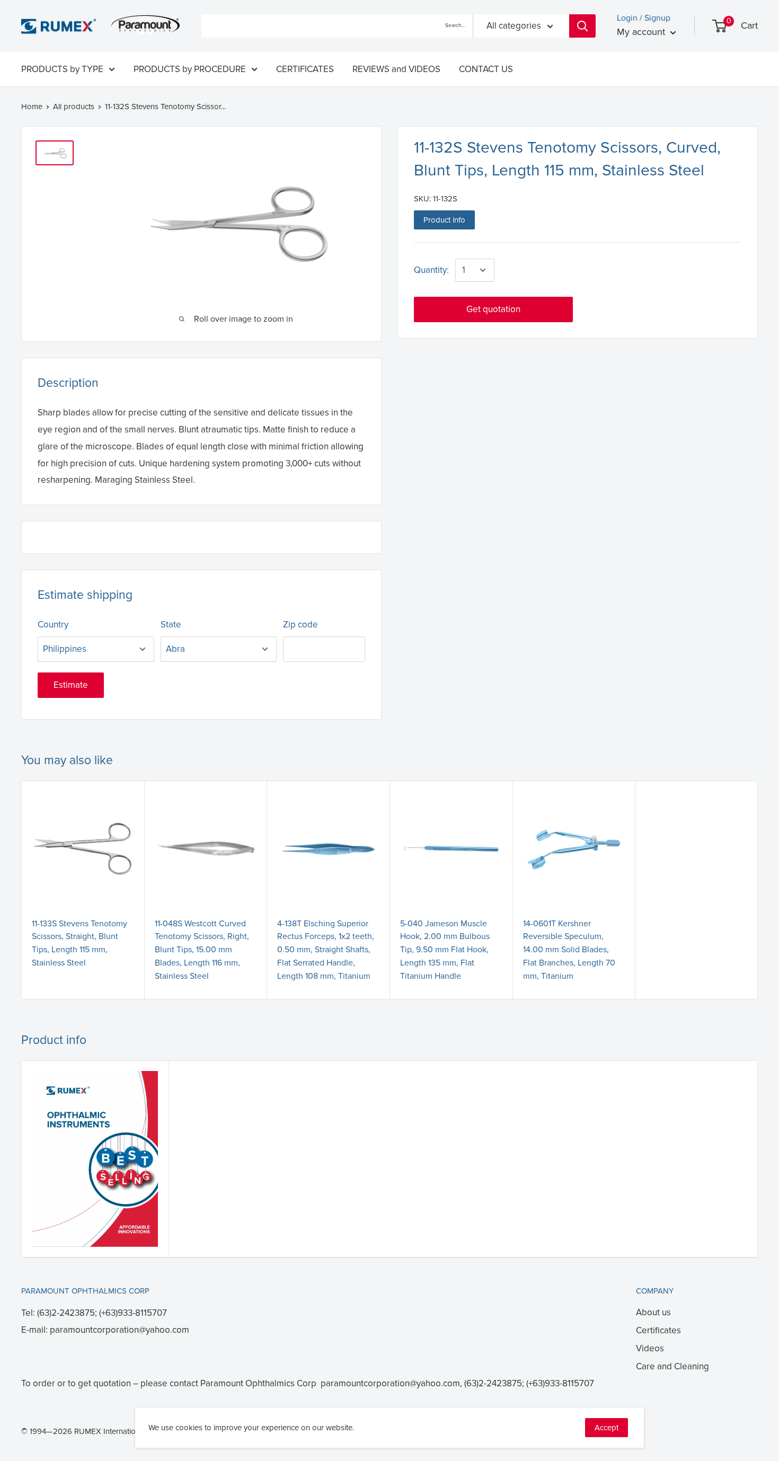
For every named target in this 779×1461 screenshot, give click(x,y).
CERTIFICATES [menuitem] (305, 69)
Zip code (300, 624)
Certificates (658, 1330)
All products (73, 106)
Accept (606, 1427)
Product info (444, 220)
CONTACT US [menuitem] (486, 69)
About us (653, 1312)
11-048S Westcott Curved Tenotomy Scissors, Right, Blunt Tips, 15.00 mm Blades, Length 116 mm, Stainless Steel (202, 949)
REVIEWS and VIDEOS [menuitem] (396, 69)
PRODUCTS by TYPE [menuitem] (62, 69)
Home (31, 106)
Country (53, 624)
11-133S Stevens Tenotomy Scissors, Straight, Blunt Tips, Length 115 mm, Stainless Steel (79, 943)
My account (642, 32)
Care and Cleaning (672, 1366)
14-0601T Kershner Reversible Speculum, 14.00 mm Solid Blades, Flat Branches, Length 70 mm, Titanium (569, 949)
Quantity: (431, 270)
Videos (650, 1348)
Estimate (71, 684)
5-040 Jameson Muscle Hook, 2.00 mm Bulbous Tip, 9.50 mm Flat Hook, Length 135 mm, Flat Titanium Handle (445, 949)
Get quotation (493, 309)
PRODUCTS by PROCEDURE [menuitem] (190, 69)
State (171, 624)
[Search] (582, 26)
